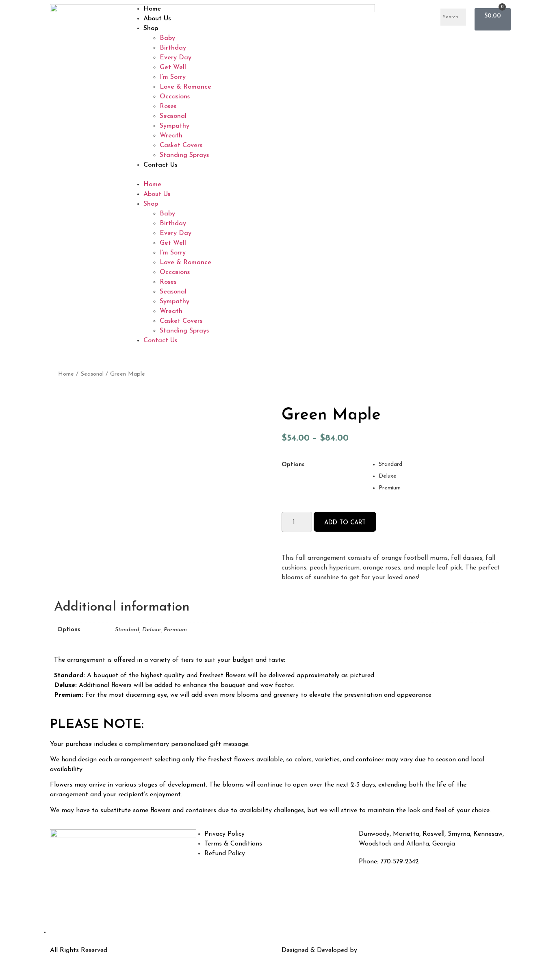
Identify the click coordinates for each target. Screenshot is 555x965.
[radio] (440, 465)
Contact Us (160, 165)
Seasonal (173, 116)
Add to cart (345, 523)
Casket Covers (181, 145)
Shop (150, 28)
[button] (277, 175)
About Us (157, 18)
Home (152, 9)
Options (293, 465)
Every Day (175, 57)
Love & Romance (185, 87)
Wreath (171, 136)
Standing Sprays (184, 155)
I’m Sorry (173, 77)
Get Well (173, 67)
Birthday (173, 48)
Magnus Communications (396, 950)
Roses (168, 106)
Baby (167, 38)
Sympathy (174, 126)
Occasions (175, 96)
